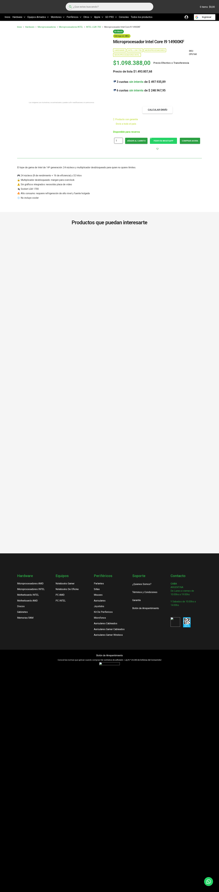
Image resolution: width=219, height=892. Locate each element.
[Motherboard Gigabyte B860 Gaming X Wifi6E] (34, 345)
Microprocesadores (47, 27)
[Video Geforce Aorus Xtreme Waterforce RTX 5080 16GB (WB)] (146, 345)
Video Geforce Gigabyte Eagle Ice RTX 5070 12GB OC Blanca (109, 240)
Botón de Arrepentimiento (109, 655)
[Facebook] (177, 612)
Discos (21, 606)
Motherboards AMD (27, 600)
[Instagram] (172, 612)
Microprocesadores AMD (30, 583)
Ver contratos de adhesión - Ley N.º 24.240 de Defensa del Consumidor (130, 660)
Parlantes (99, 583)
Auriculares (99, 600)
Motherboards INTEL (28, 594)
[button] (23, 17)
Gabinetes (22, 612)
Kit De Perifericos (103, 612)
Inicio (19, 27)
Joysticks (99, 606)
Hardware (29, 27)
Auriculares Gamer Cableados (109, 629)
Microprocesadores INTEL (71, 27)
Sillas (97, 589)
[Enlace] (186, 17)
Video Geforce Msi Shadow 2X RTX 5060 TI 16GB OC (72, 462)
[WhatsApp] (187, 612)
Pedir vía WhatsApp (163, 141)
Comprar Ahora (190, 141)
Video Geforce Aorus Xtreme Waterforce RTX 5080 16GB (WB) (147, 463)
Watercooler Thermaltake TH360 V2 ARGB (184, 462)
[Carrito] (189, 6)
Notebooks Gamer (65, 583)
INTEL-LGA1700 (93, 27)
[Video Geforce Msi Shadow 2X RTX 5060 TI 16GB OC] (72, 345)
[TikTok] (182, 612)
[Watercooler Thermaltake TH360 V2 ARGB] (184, 345)
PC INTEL (61, 600)
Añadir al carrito (136, 141)
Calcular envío (157, 109)
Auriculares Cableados (105, 623)
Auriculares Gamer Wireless (108, 634)
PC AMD (60, 594)
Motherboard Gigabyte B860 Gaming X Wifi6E (34, 462)
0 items (207, 7)
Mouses (98, 594)
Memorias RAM (25, 617)
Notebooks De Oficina (67, 589)
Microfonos (100, 617)
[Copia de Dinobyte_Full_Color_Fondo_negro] (16, 6)
